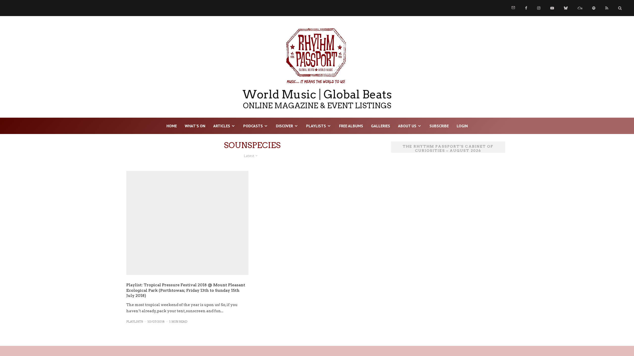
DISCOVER (284, 125)
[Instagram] (538, 8)
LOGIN (462, 125)
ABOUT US (407, 125)
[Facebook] (526, 8)
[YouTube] (552, 8)
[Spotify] (593, 8)
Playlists (316, 125)
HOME (171, 125)
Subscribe (439, 125)
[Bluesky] (566, 8)
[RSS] (606, 8)
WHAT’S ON (195, 125)
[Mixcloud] (580, 8)
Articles (221, 125)
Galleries (380, 125)
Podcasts (253, 125)
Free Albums (351, 125)
